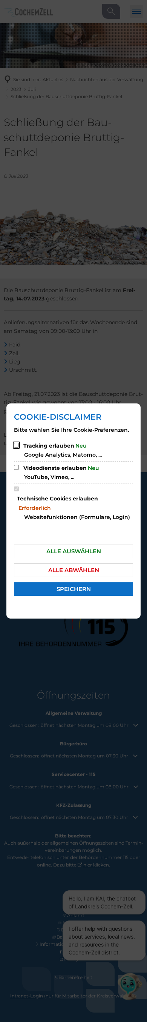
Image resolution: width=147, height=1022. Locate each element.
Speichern (74, 589)
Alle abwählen (73, 570)
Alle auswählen (73, 551)
